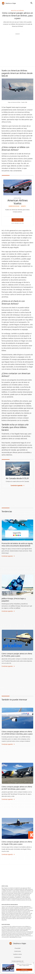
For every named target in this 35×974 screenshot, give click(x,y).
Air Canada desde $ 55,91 (17, 478)
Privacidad (17, 948)
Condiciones (17, 951)
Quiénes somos (17, 954)
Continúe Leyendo (16, 485)
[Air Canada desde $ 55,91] (17, 469)
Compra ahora (18, 220)
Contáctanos (17, 957)
